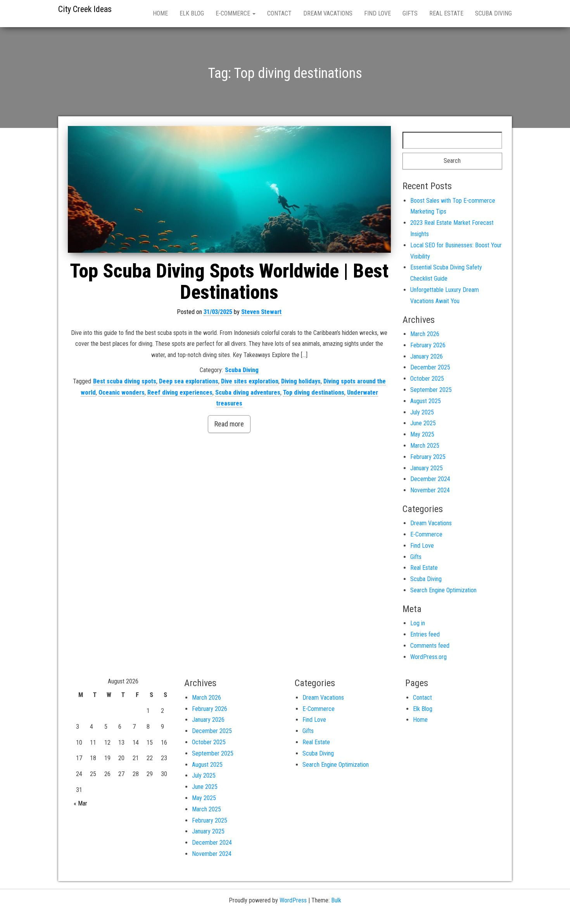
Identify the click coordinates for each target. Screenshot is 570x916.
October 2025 (427, 378)
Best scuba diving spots (124, 381)
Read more (229, 424)
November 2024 (430, 490)
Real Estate (446, 13)
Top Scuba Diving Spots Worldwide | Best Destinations (229, 282)
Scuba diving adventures (247, 392)
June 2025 (423, 423)
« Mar (80, 803)
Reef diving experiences (179, 392)
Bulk (336, 900)
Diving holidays (301, 381)
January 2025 (426, 468)
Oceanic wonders (121, 392)
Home (160, 13)
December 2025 (430, 367)
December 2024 (430, 479)
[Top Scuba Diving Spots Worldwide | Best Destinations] (229, 189)
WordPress (293, 900)
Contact (279, 13)
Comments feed (429, 645)
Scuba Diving (493, 13)
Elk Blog (192, 13)
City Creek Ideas (85, 9)
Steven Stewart (261, 312)
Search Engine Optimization (443, 590)
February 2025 (428, 457)
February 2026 (428, 345)
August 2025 (425, 401)
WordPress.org (428, 657)
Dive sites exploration (249, 381)
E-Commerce (234, 13)
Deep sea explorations (188, 381)
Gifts (410, 13)
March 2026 (424, 334)
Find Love (377, 13)
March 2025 (424, 445)
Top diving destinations (313, 392)
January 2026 (426, 356)
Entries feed (425, 634)
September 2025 (431, 389)
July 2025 (422, 412)
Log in (417, 623)
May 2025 (422, 434)
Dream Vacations (327, 13)
